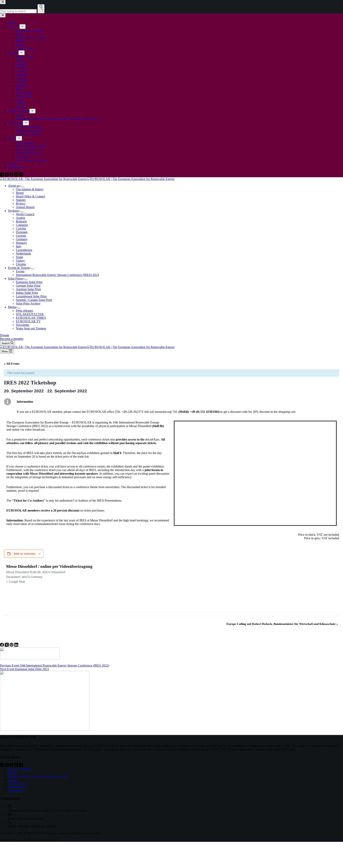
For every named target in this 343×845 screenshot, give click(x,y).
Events (20, 271)
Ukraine (21, 264)
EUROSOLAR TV (28, 321)
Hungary (21, 242)
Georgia (21, 235)
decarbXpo (152, 439)
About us (13, 185)
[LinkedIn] (16, 645)
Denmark (22, 232)
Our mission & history (30, 189)
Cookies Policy (17, 783)
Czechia (21, 228)
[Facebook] (2, 645)
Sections (13, 210)
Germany (22, 239)
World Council (25, 214)
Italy (18, 246)
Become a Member (20, 769)
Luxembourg (24, 250)
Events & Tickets (18, 267)
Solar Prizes (15, 278)
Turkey (20, 260)
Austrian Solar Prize (28, 289)
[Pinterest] (12, 645)
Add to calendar (24, 554)
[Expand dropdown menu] (22, 186)
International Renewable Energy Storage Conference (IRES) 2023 (57, 275)
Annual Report (25, 207)
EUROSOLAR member (47, 411)
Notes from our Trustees (31, 328)
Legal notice (15, 790)
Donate (4, 335)
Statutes (21, 200)
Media (12, 307)
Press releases (24, 310)
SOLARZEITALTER (30, 314)
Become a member (11, 338)
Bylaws (20, 203)
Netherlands (23, 253)
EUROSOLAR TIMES (31, 317)
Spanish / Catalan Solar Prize (34, 300)
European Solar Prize (29, 282)
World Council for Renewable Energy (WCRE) (38, 776)
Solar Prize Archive (28, 303)
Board (20, 192)
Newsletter (22, 325)
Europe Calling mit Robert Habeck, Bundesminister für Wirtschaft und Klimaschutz (282, 624)
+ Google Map (15, 581)
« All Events (11, 363)
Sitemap (13, 780)
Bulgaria (21, 221)
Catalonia (22, 225)
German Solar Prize (28, 285)
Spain (19, 257)
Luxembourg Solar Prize (31, 296)
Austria (20, 217)
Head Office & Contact (30, 196)
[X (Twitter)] (7, 645)
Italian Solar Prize (27, 292)
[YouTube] (21, 765)
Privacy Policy (17, 787)
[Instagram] (2, 765)
